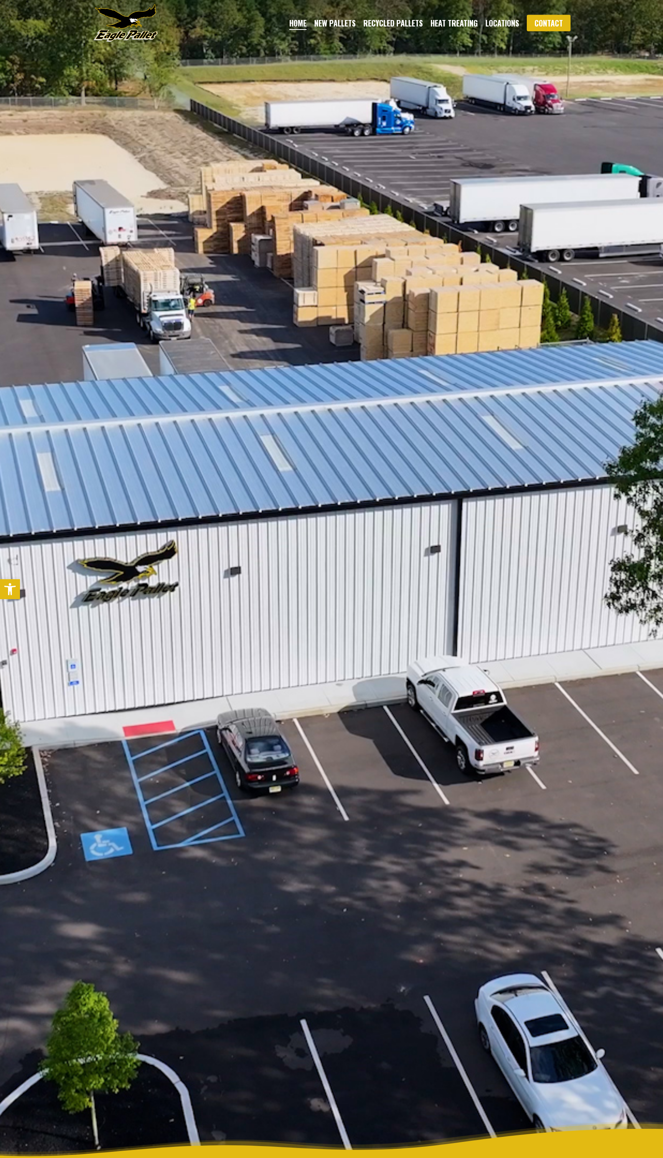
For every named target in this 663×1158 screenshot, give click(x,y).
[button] (10, 589)
